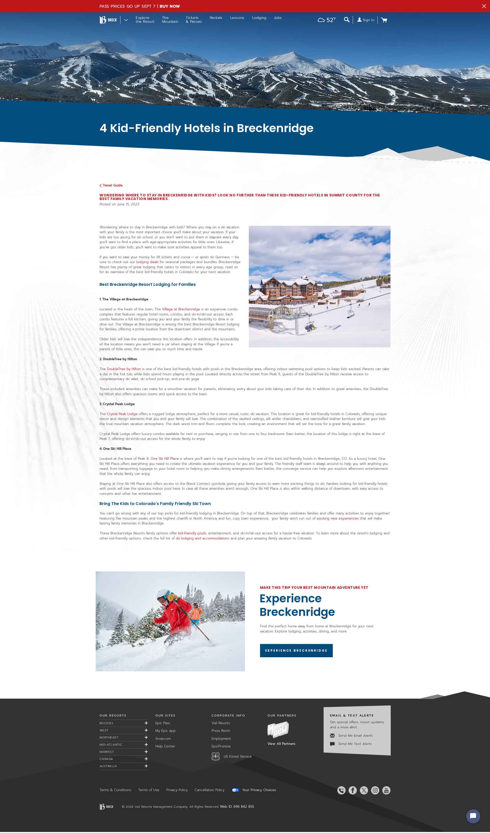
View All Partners (281, 743)
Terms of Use (148, 790)
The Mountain (170, 19)
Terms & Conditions (115, 790)
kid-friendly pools (192, 533)
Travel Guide (113, 185)
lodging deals (147, 262)
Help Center (165, 746)
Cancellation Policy (209, 790)
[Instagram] (374, 790)
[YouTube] (385, 790)
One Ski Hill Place (165, 458)
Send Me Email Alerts (355, 735)
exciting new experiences (338, 518)
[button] (325, 20)
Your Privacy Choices (258, 790)
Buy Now (170, 6)
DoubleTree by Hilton (124, 369)
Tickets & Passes (194, 19)
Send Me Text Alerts (354, 743)
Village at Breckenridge (181, 309)
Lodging (259, 17)
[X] (363, 790)
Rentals (216, 17)
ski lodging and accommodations (202, 538)
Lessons (237, 17)
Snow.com (163, 738)
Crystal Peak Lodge (122, 414)
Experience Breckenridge (297, 605)
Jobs (278, 17)
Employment (221, 738)
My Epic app (165, 730)
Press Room (221, 730)
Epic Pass (162, 723)
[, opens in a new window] (170, 621)
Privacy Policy (177, 790)
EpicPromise (221, 746)
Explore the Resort (145, 19)
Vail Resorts (221, 723)
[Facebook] (352, 790)
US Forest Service (238, 756)
